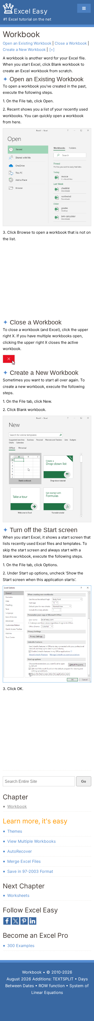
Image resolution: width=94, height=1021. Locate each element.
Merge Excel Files (24, 861)
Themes (14, 831)
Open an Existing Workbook (27, 43)
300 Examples (20, 945)
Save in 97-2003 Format (30, 871)
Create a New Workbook (24, 49)
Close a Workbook (71, 43)
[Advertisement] (45, 280)
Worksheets (18, 895)
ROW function (52, 985)
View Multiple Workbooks (31, 841)
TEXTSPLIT (63, 978)
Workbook (17, 806)
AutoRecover (19, 851)
